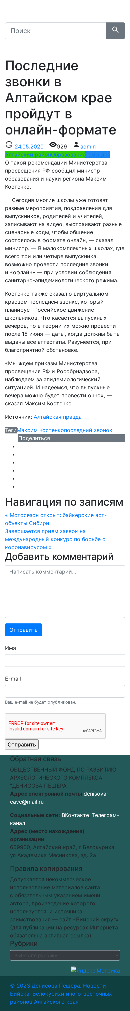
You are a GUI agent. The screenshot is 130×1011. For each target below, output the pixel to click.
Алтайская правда (58, 416)
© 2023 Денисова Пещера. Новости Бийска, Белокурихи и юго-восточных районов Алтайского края (61, 993)
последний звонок (88, 430)
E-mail (13, 678)
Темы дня (97, 154)
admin (88, 146)
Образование (68, 154)
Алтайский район (28, 154)
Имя (10, 647)
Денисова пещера (56, 15)
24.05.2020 (29, 146)
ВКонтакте (75, 815)
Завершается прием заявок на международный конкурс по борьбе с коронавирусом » (55, 539)
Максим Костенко (40, 430)
